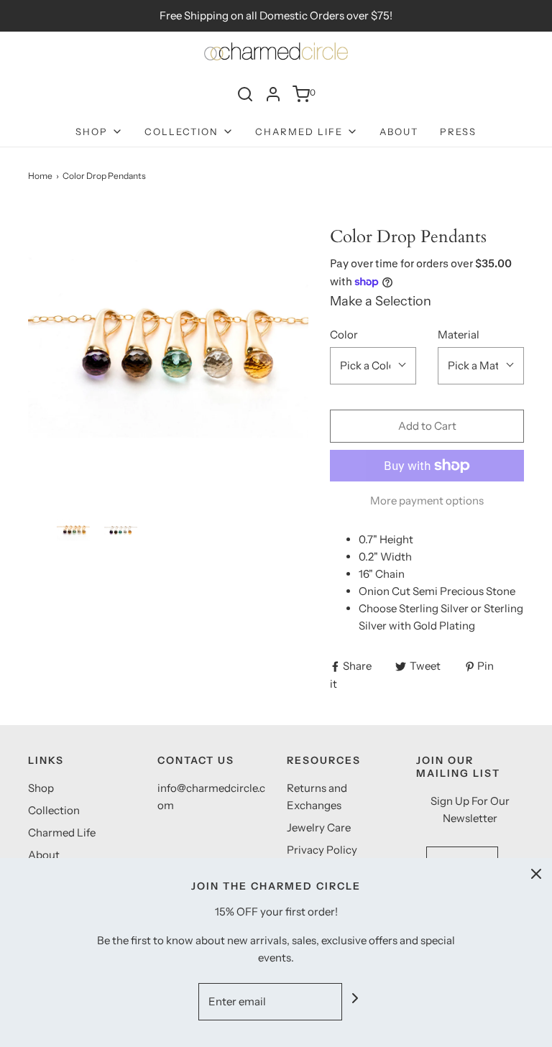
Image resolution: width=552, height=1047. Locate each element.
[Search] (245, 94)
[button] (73, 529)
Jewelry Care (319, 827)
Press (458, 131)
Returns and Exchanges (317, 796)
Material (458, 334)
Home (40, 175)
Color (344, 334)
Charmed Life (62, 832)
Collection (54, 810)
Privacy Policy (322, 850)
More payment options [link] (427, 500)
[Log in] (273, 94)
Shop (41, 788)
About (399, 131)
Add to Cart (427, 426)
